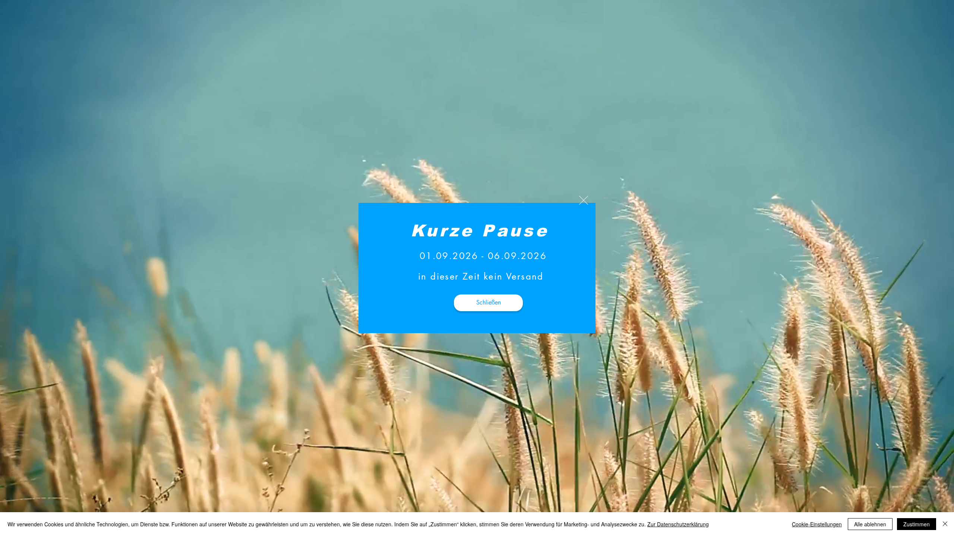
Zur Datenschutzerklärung (678, 524)
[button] (583, 200)
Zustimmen (916, 524)
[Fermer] (945, 524)
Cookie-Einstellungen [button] (817, 524)
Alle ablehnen (870, 524)
